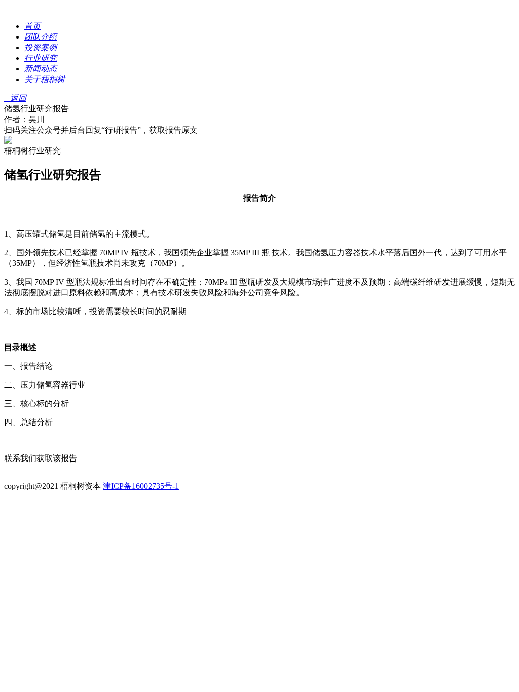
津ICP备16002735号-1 (141, 486)
